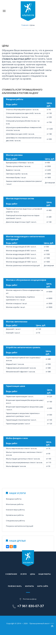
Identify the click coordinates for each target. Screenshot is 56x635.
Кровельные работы (15, 515)
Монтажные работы (14, 504)
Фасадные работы (14, 499)
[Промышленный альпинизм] (28, 11)
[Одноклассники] (11, 546)
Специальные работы (15, 520)
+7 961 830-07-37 (30, 606)
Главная (24, 25)
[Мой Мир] (14, 546)
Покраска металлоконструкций (19, 526)
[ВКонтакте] (7, 546)
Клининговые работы (15, 510)
